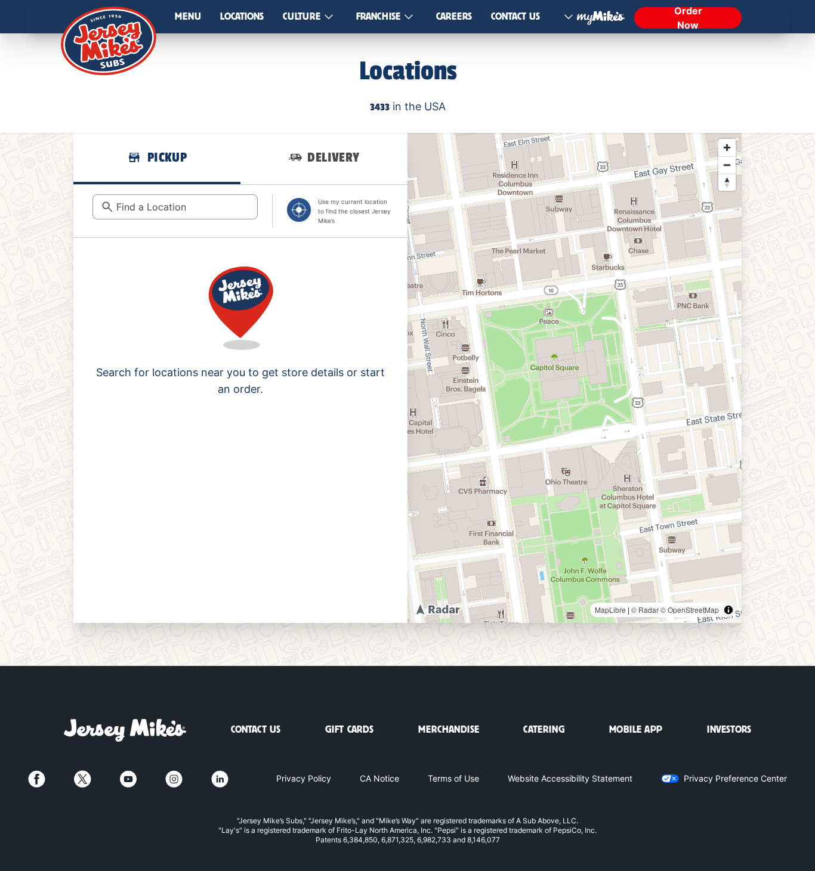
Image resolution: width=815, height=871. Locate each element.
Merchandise (448, 729)
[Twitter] (82, 779)
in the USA (408, 106)
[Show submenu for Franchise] (408, 17)
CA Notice (379, 778)
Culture (301, 16)
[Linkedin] (220, 779)
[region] (574, 378)
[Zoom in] (727, 147)
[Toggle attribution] (728, 610)
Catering (543, 729)
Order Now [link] (688, 18)
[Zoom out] (727, 164)
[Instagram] (174, 779)
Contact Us (515, 16)
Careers (454, 16)
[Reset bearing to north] (727, 182)
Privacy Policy (303, 778)
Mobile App (635, 729)
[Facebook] (36, 779)
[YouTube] (128, 779)
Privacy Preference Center (735, 778)
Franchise (378, 16)
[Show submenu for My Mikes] (568, 16)
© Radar (645, 610)
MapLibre (610, 610)
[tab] (156, 158)
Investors (729, 729)
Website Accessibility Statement (570, 778)
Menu (188, 16)
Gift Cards (349, 729)
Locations (242, 16)
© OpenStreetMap (689, 610)
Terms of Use (453, 778)
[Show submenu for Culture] (328, 17)
